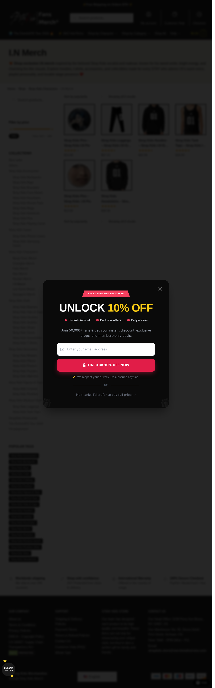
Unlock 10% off (8, 669)
